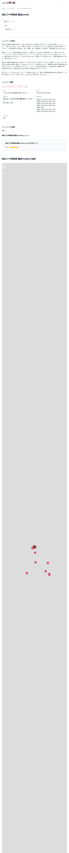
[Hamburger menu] (66, 2)
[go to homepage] (8, 4)
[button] (60, 2)
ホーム (4, 8)
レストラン (11, 8)
